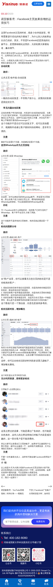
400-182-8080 (18, 538)
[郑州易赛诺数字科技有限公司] (15, 3)
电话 (20, 584)
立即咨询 (38, 3)
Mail (33, 584)
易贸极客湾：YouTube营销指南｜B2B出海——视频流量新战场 (12, 492)
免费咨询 (40, 521)
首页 (6, 584)
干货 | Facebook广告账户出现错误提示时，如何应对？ (40, 492)
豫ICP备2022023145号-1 (26, 573)
